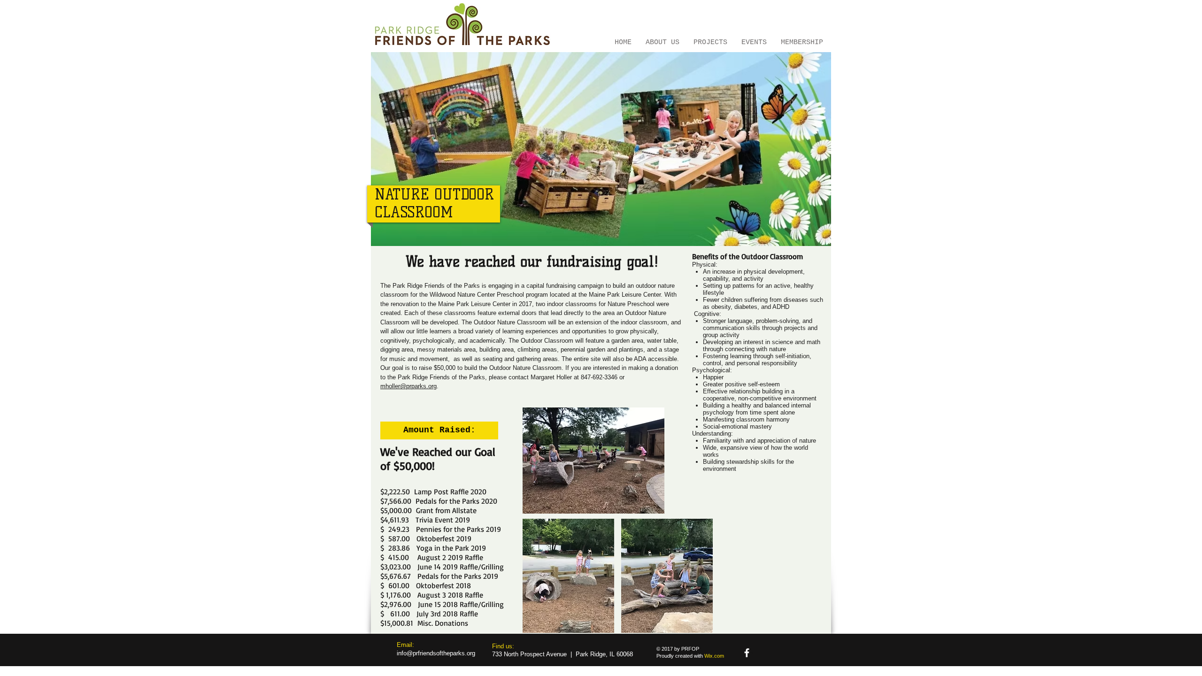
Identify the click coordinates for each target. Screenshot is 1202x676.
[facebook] (747, 653)
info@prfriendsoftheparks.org (436, 653)
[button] (439, 430)
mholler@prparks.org (408, 386)
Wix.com (714, 656)
